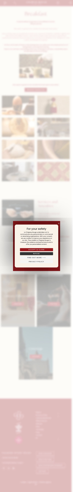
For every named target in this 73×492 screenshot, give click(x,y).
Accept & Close (36, 250)
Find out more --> (36, 258)
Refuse (36, 254)
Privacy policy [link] (36, 262)
